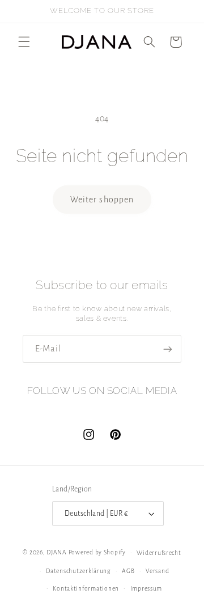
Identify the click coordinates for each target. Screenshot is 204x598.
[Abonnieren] (168, 349)
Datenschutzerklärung (78, 571)
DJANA (56, 552)
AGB (128, 571)
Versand (157, 571)
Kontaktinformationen (86, 589)
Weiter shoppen (102, 199)
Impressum (146, 589)
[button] (24, 42)
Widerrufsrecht (159, 553)
